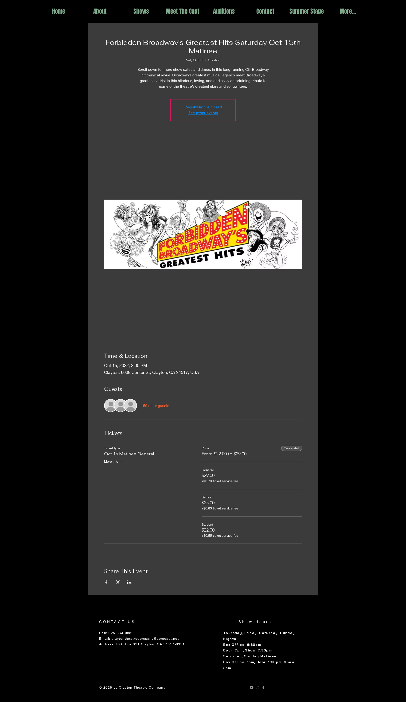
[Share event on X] (118, 582)
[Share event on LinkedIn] (129, 582)
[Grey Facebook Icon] (263, 687)
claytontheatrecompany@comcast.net (145, 638)
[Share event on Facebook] (106, 582)
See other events (203, 112)
